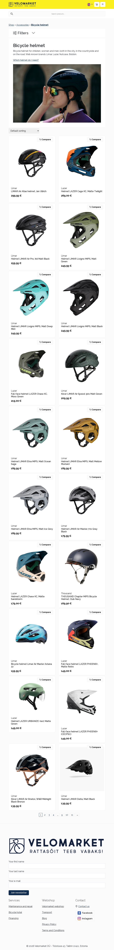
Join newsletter (19, 892)
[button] (102, 4)
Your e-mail (14, 881)
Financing (13, 918)
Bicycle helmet (39, 25)
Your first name (16, 861)
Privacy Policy (49, 924)
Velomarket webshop (53, 906)
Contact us (84, 906)
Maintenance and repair (21, 906)
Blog (44, 918)
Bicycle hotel (15, 912)
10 (67, 815)
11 (72, 815)
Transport (47, 912)
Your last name (16, 871)
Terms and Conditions (53, 930)
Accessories (22, 25)
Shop (11, 25)
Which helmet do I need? (26, 60)
